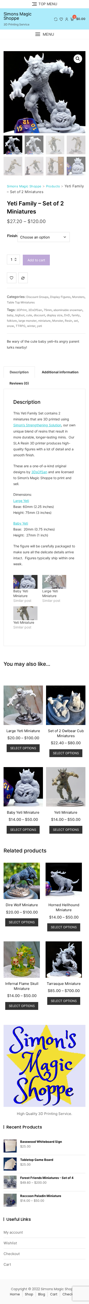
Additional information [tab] (60, 372)
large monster (28, 320)
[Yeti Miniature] (25, 613)
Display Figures (60, 297)
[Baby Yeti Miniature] (25, 582)
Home (15, 1294)
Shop (29, 1294)
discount (39, 315)
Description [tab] (19, 372)
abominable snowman (67, 310)
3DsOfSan (35, 310)
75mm (48, 310)
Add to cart (36, 260)
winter (31, 326)
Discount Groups (37, 297)
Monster (57, 320)
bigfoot (19, 315)
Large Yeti (21, 501)
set (76, 320)
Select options (23, 748)
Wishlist (10, 1243)
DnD (67, 315)
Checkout (12, 1253)
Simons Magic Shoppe (18, 16)
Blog (41, 1294)
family (76, 315)
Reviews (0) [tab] (19, 383)
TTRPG (20, 326)
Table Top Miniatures (21, 302)
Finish (12, 236)
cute (29, 315)
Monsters (78, 297)
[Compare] (23, 277)
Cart (7, 1264)
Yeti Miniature (23, 622)
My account (13, 1232)
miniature (44, 320)
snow (10, 326)
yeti (39, 326)
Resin (68, 320)
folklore (12, 320)
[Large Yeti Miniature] (54, 582)
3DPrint (21, 310)
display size (54, 315)
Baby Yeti (20, 523)
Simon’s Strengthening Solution (37, 425)
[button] (44, 34)
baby (10, 315)
